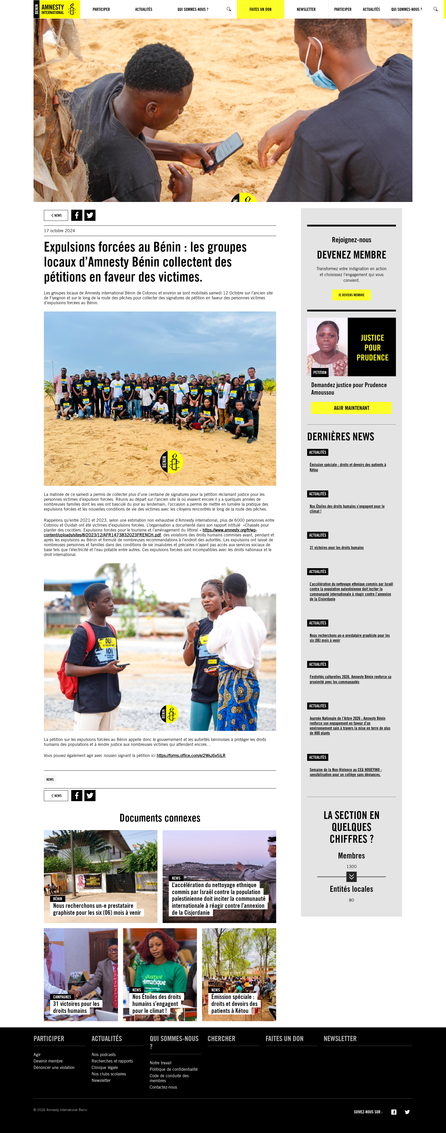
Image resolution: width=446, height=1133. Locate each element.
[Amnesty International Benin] (57, 9)
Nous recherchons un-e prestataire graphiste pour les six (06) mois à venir (97, 909)
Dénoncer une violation (54, 1067)
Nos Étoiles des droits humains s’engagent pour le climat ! (156, 1003)
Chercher (221, 1038)
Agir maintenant (351, 408)
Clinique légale (105, 1067)
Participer (49, 1038)
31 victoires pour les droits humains (76, 1007)
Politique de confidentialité (174, 1069)
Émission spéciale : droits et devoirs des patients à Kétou (234, 1003)
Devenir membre (48, 1061)
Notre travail (160, 1062)
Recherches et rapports (112, 1061)
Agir (37, 1054)
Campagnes (62, 997)
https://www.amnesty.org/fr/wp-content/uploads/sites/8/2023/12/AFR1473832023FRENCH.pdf (150, 532)
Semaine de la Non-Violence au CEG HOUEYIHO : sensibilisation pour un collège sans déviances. (346, 772)
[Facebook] (394, 1111)
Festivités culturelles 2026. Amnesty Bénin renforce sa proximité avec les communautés (350, 679)
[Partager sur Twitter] (89, 215)
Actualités (317, 452)
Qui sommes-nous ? (174, 1042)
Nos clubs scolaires (109, 1074)
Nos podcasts (104, 1054)
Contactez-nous (163, 1087)
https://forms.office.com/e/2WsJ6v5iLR (191, 755)
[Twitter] (407, 1111)
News (50, 779)
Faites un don (285, 1038)
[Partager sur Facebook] (76, 215)
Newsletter (101, 1080)
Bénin (57, 898)
